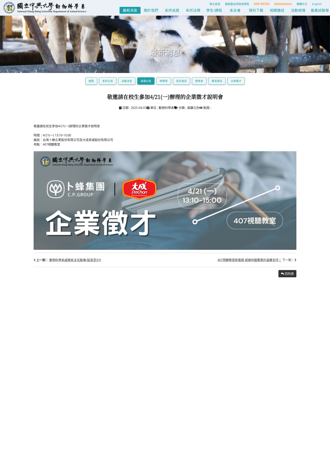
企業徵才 (236, 81)
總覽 (91, 81)
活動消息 (126, 81)
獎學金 (199, 81)
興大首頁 (214, 4)
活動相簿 (298, 10)
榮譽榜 (164, 81)
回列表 (289, 274)
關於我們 (151, 10)
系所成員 (172, 10)
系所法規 (193, 10)
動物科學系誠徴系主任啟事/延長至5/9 (75, 260)
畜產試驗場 (320, 10)
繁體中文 (302, 4)
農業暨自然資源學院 (237, 4)
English (317, 4)
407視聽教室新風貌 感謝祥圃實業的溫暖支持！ (249, 260)
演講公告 (146, 81)
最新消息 (130, 10)
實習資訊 (217, 81)
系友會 (235, 10)
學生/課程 (214, 10)
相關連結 (277, 10)
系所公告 (107, 81)
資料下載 (256, 10)
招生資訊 (181, 81)
